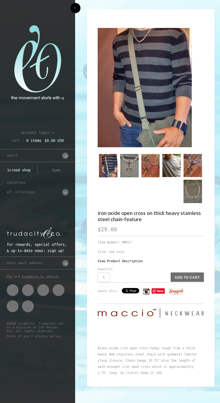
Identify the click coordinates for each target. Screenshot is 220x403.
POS (9, 276)
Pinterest (43, 290)
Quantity (105, 269)
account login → (37, 132)
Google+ (58, 290)
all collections (21, 192)
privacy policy (48, 336)
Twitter (28, 290)
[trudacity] (37, 17)
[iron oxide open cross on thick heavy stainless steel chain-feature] (151, 87)
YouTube (28, 306)
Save (160, 291)
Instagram (13, 306)
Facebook (13, 290)
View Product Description (120, 261)
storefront (16, 183)
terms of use (18, 336)
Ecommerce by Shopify (40, 276)
